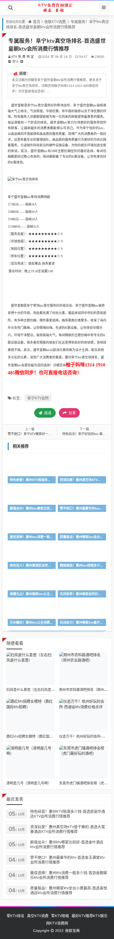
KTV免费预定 (23, 56)
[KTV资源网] (57, 7)
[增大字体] (21, 61)
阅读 (47, 412)
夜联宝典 (72, 930)
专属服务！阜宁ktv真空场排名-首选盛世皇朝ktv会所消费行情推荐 (57, 24)
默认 (15, 61)
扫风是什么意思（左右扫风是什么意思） (37, 689)
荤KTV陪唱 (60, 915)
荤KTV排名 (15, 915)
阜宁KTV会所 (38, 397)
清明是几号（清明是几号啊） (28, 783)
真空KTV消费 (38, 915)
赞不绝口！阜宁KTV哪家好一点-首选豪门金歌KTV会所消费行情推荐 (55, 434)
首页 (36, 21)
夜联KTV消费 (55, 21)
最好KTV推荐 (82, 915)
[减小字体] (9, 61)
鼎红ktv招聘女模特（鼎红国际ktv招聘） (37, 736)
